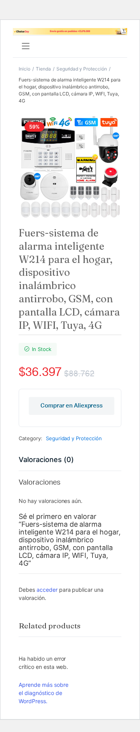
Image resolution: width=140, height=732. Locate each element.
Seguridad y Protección (81, 69)
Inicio (24, 69)
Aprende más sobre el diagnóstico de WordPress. (43, 692)
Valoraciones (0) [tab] (46, 459)
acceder (47, 589)
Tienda (43, 69)
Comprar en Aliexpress (71, 406)
